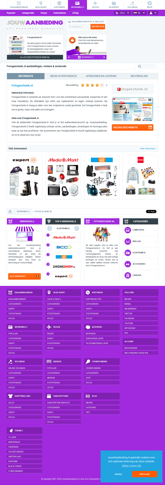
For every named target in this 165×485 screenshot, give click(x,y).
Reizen (56, 327)
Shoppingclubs (22, 396)
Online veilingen (16, 368)
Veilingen (19, 361)
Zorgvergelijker (94, 338)
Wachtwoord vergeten (136, 353)
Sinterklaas (14, 456)
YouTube (128, 323)
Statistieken (59, 13)
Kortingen (97, 292)
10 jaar (12, 437)
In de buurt (59, 292)
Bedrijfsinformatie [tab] (63, 76)
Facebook (129, 318)
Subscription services (58, 403)
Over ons (84, 479)
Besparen (97, 327)
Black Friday (15, 466)
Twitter (128, 314)
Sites (88, 378)
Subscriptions (60, 396)
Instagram (129, 328)
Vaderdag (13, 447)
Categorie (91, 407)
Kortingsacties (93, 299)
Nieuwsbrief (130, 309)
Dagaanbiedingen (23, 292)
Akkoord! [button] (145, 474)
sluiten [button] (118, 474)
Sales (11, 403)
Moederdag (14, 442)
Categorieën (28, 13)
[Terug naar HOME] (35, 25)
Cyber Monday (15, 471)
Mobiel (127, 304)
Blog (94, 396)
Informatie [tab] (25, 76)
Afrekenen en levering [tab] (101, 76)
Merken (57, 361)
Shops (44, 13)
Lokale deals (54, 299)
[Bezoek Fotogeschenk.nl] (132, 120)
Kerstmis (13, 461)
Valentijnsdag (16, 452)
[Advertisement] (134, 39)
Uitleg (75, 13)
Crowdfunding (99, 361)
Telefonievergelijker (97, 343)
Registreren (130, 348)
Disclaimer (94, 479)
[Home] (10, 211)
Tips (88, 412)
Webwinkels (21, 327)
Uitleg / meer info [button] (131, 465)
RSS (126, 333)
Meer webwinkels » (148, 148)
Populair (11, 13)
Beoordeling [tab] (139, 76)
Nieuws (89, 403)
